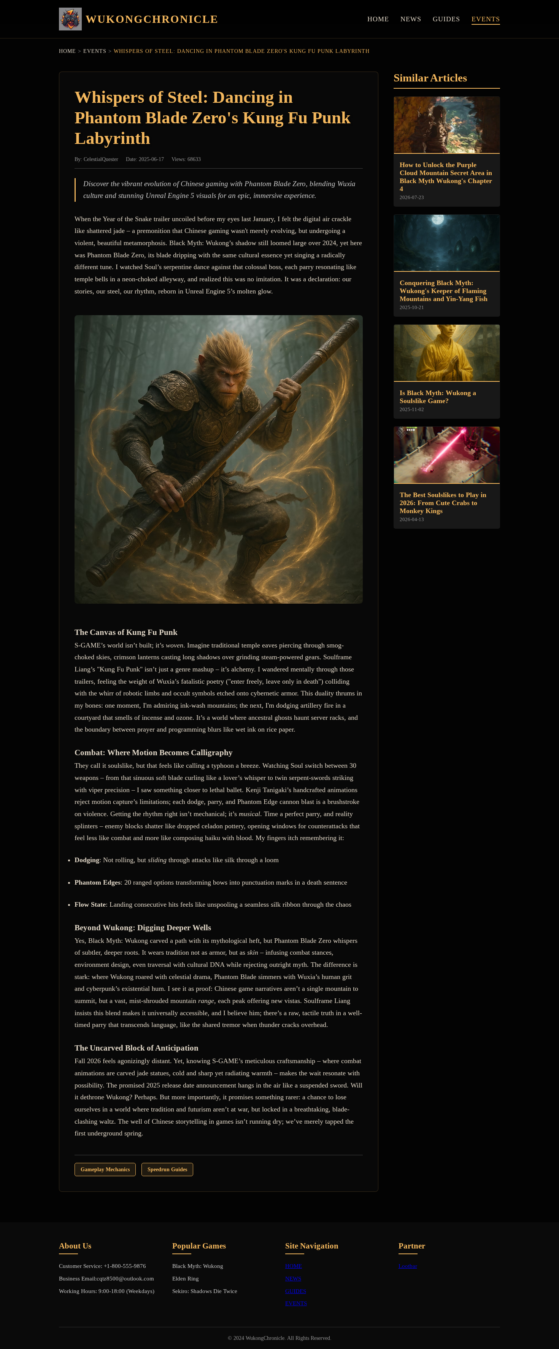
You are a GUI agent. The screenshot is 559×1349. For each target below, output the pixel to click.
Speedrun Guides (167, 1169)
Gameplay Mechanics (105, 1169)
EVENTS (486, 19)
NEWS (410, 19)
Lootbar (408, 1266)
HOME (378, 19)
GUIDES (446, 19)
